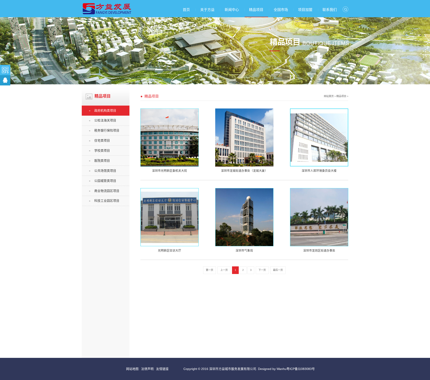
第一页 (209, 270)
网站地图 (132, 369)
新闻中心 (232, 10)
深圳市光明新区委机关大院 (169, 170)
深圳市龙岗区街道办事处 (319, 250)
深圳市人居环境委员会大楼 (319, 170)
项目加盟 (305, 10)
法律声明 (147, 369)
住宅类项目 (102, 140)
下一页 (262, 270)
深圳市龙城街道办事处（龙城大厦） (244, 170)
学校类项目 (102, 150)
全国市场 (281, 10)
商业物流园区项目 (106, 191)
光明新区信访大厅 (169, 250)
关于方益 (207, 10)
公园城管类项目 (105, 181)
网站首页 (329, 96)
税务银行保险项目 (106, 130)
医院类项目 (102, 160)
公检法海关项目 (105, 120)
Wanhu (281, 369)
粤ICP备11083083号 (300, 369)
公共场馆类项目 (105, 170)
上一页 (224, 270)
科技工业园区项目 (106, 200)
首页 (186, 10)
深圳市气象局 (244, 250)
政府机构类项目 (105, 110)
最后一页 (278, 270)
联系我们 (329, 10)
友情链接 (162, 369)
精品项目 (256, 10)
